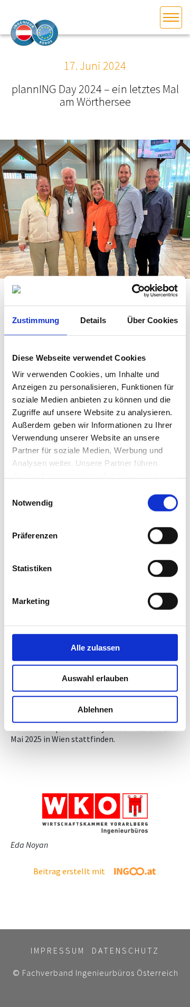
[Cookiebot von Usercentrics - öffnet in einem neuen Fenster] (134, 291)
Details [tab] (93, 319)
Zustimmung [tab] (35, 319)
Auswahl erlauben (95, 678)
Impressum (58, 950)
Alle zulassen (95, 647)
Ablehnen (95, 708)
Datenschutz (125, 950)
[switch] (163, 535)
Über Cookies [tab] (152, 319)
